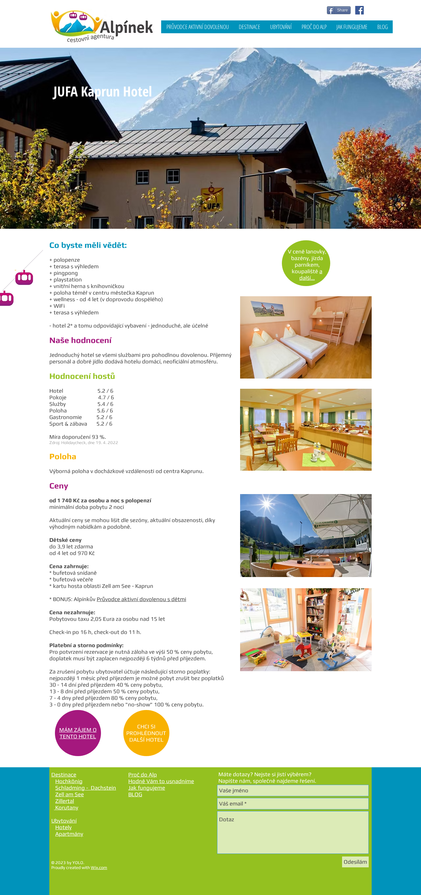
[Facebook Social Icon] (359, 10)
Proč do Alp (142, 774)
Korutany (66, 807)
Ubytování (64, 820)
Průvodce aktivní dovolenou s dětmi (141, 599)
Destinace (63, 774)
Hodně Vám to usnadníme (161, 781)
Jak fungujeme (146, 787)
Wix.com (99, 867)
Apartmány (69, 833)
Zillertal (64, 801)
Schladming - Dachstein (85, 787)
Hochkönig (69, 781)
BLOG (135, 794)
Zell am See (69, 794)
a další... (310, 274)
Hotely (63, 827)
